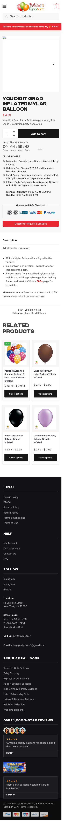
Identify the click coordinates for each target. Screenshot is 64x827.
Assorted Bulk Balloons (16, 668)
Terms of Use (10, 522)
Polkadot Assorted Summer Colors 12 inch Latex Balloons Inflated (14, 375)
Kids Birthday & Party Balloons (20, 688)
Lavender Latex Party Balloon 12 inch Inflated (45, 439)
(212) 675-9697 (22, 635)
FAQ (5, 558)
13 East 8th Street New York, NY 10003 (15, 604)
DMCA (7, 502)
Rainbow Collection (14, 704)
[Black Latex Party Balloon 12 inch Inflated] (16, 418)
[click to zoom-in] (31, 64)
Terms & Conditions (14, 517)
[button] (56, 6)
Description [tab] (10, 240)
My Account (10, 543)
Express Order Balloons (16, 678)
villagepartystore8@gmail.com (28, 645)
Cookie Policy (10, 497)
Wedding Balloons (13, 709)
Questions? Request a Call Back (31, 223)
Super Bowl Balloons (35, 313)
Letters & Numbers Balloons (18, 699)
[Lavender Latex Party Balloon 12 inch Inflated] (45, 418)
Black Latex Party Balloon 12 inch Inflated (13, 439)
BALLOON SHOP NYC (23, 803)
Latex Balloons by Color (16, 694)
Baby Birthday (11, 673)
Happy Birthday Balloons (17, 683)
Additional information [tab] (16, 248)
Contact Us (9, 553)
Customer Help (11, 548)
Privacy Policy (11, 507)
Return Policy (10, 512)
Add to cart (38, 134)
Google (7, 589)
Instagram (9, 578)
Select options (16, 394)
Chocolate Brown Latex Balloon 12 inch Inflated (45, 374)
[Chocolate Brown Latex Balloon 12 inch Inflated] (45, 353)
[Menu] (8, 6)
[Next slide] (53, 63)
